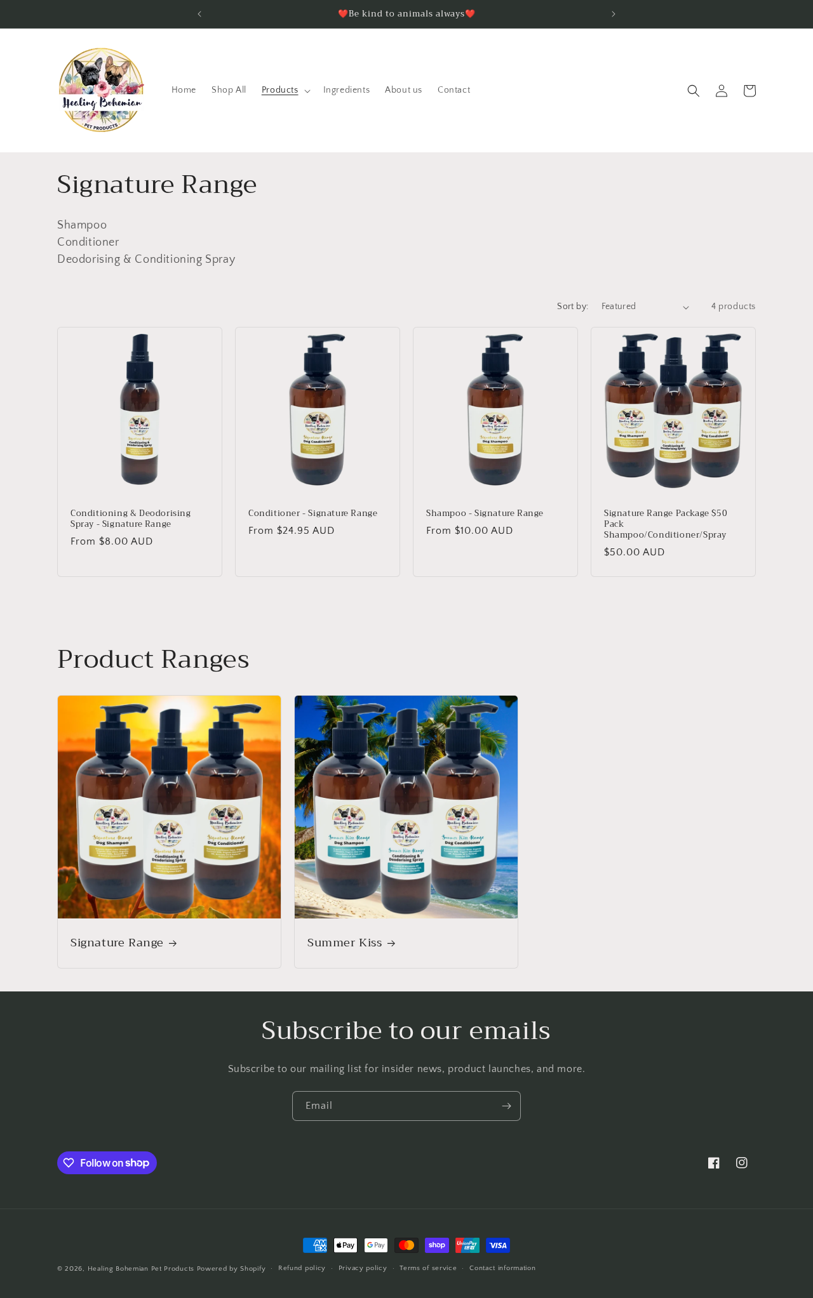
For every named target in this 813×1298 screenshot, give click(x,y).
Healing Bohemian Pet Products (141, 1269)
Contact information (502, 1268)
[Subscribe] (506, 1106)
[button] (285, 90)
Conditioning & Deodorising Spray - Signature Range (131, 519)
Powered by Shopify (231, 1269)
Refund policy (302, 1268)
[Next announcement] (614, 14)
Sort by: (572, 306)
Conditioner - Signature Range (312, 513)
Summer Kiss (344, 943)
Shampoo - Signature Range (485, 513)
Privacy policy (363, 1268)
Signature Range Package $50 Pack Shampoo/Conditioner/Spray (665, 524)
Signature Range (117, 943)
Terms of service (428, 1268)
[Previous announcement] (199, 14)
